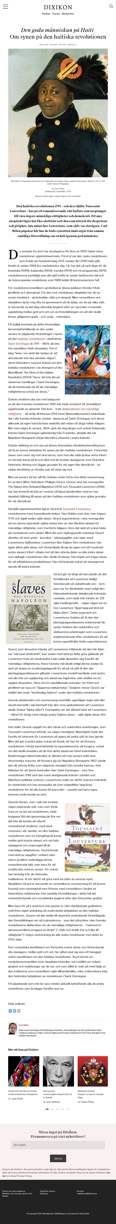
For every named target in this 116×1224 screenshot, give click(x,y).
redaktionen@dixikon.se (87, 1193)
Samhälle (72, 45)
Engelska (43, 45)
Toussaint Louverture (76, 509)
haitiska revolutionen (31, 339)
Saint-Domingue (19, 344)
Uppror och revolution (71, 196)
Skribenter (68, 13)
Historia (62, 45)
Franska (53, 45)
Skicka (58, 1158)
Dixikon (58, 8)
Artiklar (46, 13)
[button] (47, 1109)
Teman (56, 13)
